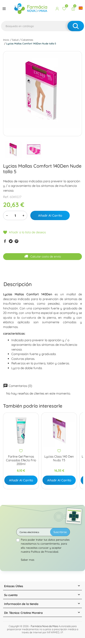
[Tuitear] (11, 241)
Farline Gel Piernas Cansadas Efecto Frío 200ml (21, 460)
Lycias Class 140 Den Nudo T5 (59, 458)
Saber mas (27, 559)
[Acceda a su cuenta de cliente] (57, 8)
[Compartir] (5, 241)
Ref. (6, 197)
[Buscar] (75, 26)
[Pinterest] (16, 241)
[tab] (17, 284)
